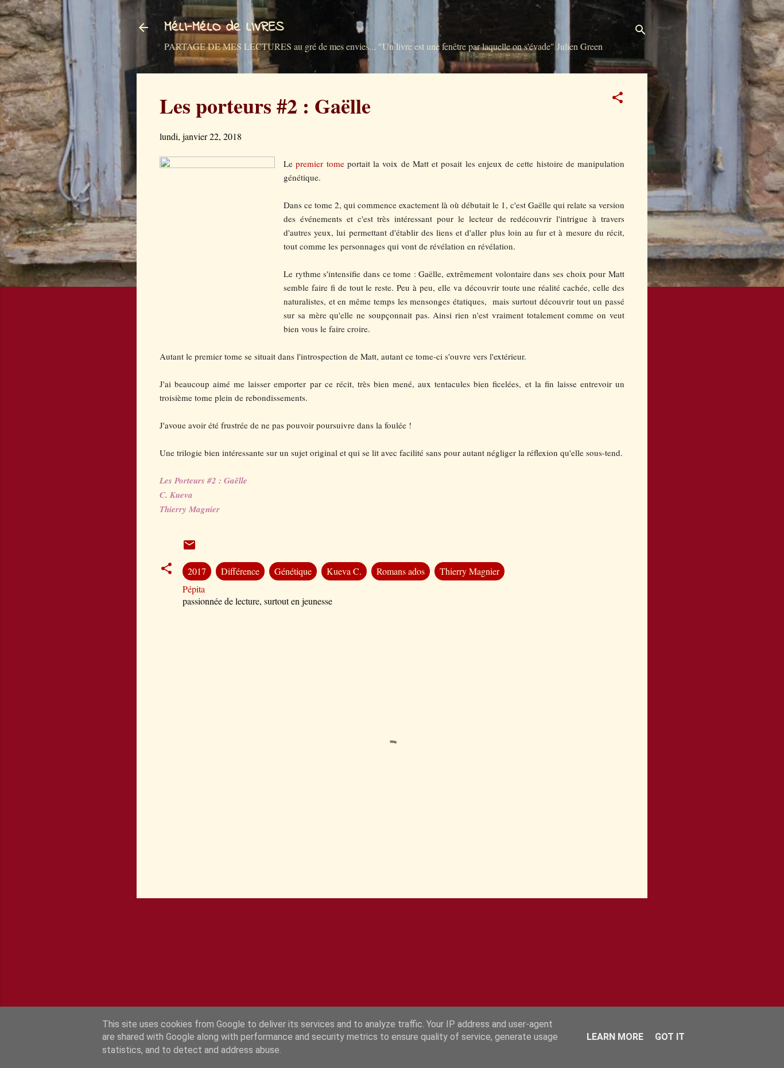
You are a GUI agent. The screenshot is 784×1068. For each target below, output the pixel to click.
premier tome (320, 163)
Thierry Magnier (469, 571)
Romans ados (401, 571)
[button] (617, 99)
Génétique (293, 571)
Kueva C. (344, 571)
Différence (240, 571)
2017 (197, 571)
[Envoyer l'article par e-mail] (189, 548)
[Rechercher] (640, 31)
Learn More (615, 1036)
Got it (670, 1036)
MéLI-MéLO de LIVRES (224, 27)
